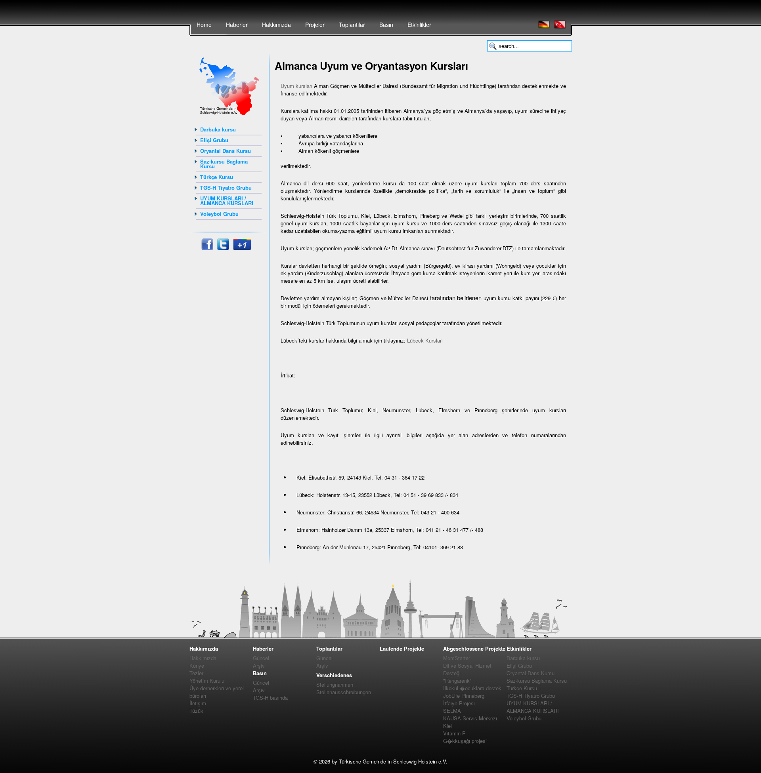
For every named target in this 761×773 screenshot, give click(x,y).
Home (204, 25)
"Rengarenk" (457, 680)
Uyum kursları (296, 85)
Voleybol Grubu (219, 213)
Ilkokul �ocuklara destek (472, 688)
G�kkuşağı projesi (465, 740)
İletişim (197, 703)
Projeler (315, 25)
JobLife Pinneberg (463, 695)
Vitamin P (454, 733)
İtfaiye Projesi (459, 703)
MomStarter (456, 658)
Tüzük (196, 710)
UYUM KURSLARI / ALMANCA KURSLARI (226, 200)
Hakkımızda (276, 25)
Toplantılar (352, 25)
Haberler (237, 25)
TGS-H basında (270, 697)
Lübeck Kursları (425, 340)
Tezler (196, 673)
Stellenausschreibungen (343, 692)
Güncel (261, 658)
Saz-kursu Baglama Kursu (224, 164)
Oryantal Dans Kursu (225, 150)
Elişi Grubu (214, 140)
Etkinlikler (419, 25)
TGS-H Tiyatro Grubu (226, 187)
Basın (386, 25)
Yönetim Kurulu (206, 680)
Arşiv (259, 665)
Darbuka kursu (218, 129)
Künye (196, 665)
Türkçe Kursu (216, 177)
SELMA (452, 710)
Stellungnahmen (334, 684)
